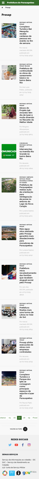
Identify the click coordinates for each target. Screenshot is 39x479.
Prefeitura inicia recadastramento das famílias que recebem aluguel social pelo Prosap (28, 275)
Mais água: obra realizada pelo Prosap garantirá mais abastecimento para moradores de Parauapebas (27, 237)
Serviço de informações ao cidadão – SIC (19, 460)
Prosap (22, 24)
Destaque (23, 22)
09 (29, 418)
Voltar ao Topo (16, 429)
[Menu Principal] (3, 3)
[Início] (2, 7)
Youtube (16, 445)
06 (14, 418)
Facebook (23, 445)
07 (19, 418)
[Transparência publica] (33, 473)
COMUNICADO (24, 143)
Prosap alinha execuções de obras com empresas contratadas (26, 347)
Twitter (10, 445)
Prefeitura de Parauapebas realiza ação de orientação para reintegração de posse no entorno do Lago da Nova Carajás (26, 195)
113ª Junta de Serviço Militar (13, 468)
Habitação (29, 177)
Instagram (29, 445)
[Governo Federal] (26, 473)
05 (10, 418)
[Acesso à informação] (18, 473)
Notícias (29, 22)
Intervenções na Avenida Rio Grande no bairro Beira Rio (27, 154)
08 (24, 418)
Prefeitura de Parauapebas (20, 2)
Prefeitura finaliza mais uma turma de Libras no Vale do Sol (26, 312)
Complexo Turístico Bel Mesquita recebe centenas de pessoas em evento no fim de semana (26, 34)
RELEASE (27, 66)
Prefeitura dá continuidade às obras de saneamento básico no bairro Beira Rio (26, 75)
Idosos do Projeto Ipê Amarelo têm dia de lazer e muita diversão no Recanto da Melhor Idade (27, 115)
